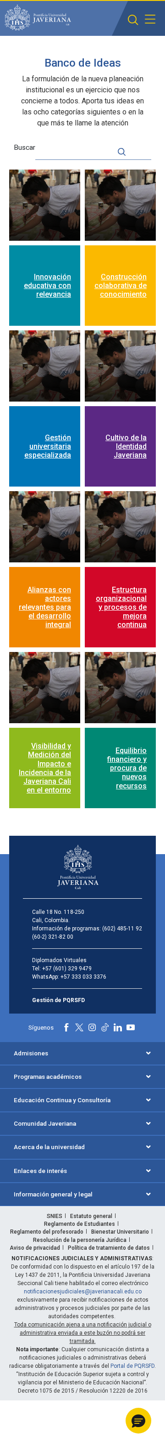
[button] (133, 20)
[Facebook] (66, 1027)
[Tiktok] (105, 1027)
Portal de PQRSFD (132, 1366)
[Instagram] (92, 1027)
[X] (79, 1027)
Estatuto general (91, 1216)
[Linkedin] (118, 1027)
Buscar (24, 147)
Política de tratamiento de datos (109, 1248)
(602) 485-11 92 (122, 928)
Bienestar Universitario (120, 1232)
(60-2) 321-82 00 (52, 937)
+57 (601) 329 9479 (67, 968)
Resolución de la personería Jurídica (79, 1240)
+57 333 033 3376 (83, 977)
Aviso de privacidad (35, 1248)
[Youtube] (130, 1027)
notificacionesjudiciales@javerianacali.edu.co (83, 1291)
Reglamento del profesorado (46, 1232)
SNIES (54, 1216)
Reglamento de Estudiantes (79, 1224)
